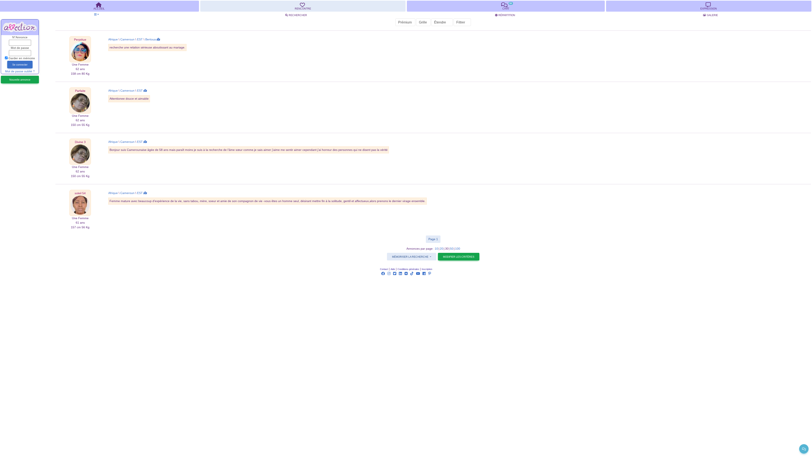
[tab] (302, 6)
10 (436, 248)
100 (457, 248)
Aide (393, 269)
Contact (384, 269)
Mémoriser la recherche (410, 256)
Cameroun (127, 39)
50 (451, 248)
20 (441, 248)
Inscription (427, 269)
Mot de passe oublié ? (20, 71)
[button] (96, 14)
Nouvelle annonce (19, 79)
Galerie (712, 15)
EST (140, 39)
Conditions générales (408, 269)
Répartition (506, 15)
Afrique (113, 39)
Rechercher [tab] (298, 15)
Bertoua (150, 39)
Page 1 (434, 239)
